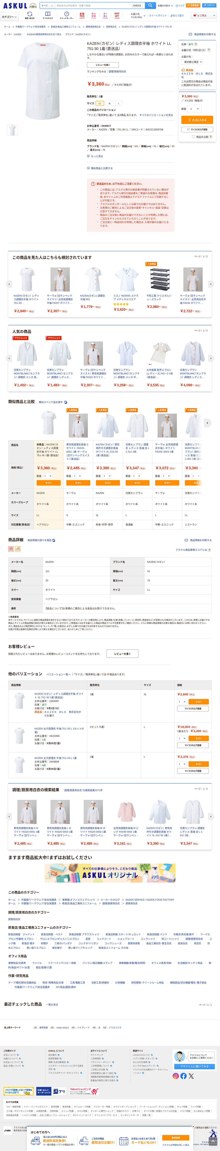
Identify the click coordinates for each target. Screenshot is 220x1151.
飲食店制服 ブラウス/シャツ (84, 934)
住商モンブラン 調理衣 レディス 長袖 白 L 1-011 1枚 (138, 448)
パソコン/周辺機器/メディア (97, 963)
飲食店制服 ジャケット (21, 934)
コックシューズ (113, 943)
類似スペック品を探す (51, 402)
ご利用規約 (96, 1058)
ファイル (37, 963)
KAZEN (17, 34)
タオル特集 (82, 1111)
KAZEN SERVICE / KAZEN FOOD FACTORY (150, 899)
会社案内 (52, 1055)
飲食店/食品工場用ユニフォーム (65, 27)
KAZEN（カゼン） (83, 34)
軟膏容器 (44, 1027)
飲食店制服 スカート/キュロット (123, 934)
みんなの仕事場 (140, 1062)
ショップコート (126, 938)
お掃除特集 (41, 1111)
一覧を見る (52, 1004)
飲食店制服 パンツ (157, 934)
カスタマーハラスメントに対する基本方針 (65, 1067)
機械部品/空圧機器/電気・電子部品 (188, 982)
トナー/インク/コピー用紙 (62, 963)
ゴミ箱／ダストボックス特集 (19, 1111)
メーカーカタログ (110, 899)
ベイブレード (83, 1027)
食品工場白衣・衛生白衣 (159, 943)
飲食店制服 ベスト (52, 934)
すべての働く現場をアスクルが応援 (160, 1111)
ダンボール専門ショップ (102, 1111)
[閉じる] (193, 1126)
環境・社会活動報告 (57, 1062)
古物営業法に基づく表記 (102, 1073)
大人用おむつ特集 (202, 1111)
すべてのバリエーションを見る (156, 115)
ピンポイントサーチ (129, 1115)
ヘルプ (181, 6)
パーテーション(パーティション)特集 (156, 1107)
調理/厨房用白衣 (93, 27)
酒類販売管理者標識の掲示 (103, 1077)
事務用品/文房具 (17, 963)
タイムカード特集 (82, 1107)
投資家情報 (53, 1058)
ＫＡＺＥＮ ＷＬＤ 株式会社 (197, 75)
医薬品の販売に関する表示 (103, 1080)
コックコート (104, 938)
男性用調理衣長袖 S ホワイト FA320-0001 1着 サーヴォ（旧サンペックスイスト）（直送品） (78, 451)
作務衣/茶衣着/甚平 (183, 934)
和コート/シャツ (170, 938)
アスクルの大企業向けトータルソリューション (150, 1071)
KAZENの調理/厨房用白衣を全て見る (44, 34)
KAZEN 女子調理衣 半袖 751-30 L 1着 (56, 758)
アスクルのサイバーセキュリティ (63, 1073)
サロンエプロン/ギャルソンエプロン (59, 938)
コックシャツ (148, 938)
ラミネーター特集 (102, 1107)
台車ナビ (136, 1111)
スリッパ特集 (67, 1111)
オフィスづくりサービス (106, 1115)
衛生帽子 (57, 947)
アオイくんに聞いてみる (194, 1066)
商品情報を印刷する (205, 34)
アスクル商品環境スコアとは (191, 549)
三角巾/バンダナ (63, 943)
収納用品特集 (12, 1115)
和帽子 (44, 943)
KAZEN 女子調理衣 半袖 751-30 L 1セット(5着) (59, 730)
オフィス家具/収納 (161, 963)
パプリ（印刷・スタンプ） (144, 1058)
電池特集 (66, 1107)
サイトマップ (97, 1055)
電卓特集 (55, 1107)
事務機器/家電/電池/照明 (132, 963)
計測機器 (120, 982)
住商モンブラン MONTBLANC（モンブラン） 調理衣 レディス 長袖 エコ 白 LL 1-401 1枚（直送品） (196, 451)
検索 (150, 5)
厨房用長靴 (134, 943)
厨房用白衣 (111, 27)
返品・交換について (12, 1066)
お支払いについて (11, 1062)
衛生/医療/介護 (44, 967)
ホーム (7, 27)
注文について (9, 1055)
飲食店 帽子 (28, 943)
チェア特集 (182, 1107)
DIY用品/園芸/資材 (66, 987)
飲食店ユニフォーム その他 (113, 947)
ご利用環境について (100, 1066)
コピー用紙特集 (13, 1107)
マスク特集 (185, 1111)
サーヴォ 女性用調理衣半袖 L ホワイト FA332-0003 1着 (166, 448)
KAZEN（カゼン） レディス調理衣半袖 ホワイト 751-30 (147, 27)
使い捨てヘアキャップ (80, 947)
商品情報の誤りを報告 (40, 540)
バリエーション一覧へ (58, 674)
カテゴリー (8, 16)
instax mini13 (62, 1027)
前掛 (88, 938)
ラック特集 (196, 1107)
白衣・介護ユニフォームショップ (54, 1115)
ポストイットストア (82, 1115)
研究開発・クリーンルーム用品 (147, 982)
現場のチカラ (123, 1111)
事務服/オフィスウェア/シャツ (78, 899)
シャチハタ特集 (29, 1115)
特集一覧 (146, 1115)
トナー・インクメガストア (36, 1107)
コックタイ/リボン (88, 943)
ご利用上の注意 (98, 1070)
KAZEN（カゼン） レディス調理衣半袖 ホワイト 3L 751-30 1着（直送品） (59, 695)
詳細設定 (137, 5)
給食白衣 (183, 943)
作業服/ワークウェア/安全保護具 (31, 27)
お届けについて (10, 1058)
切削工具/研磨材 (100, 982)
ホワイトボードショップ (124, 1107)
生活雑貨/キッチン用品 (190, 963)
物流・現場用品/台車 (53, 982)
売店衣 (197, 943)
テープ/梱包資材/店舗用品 (22, 982)
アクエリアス (115, 1027)
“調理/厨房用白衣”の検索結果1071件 (83, 790)
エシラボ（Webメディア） (144, 1066)
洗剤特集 (54, 1111)
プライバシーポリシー (101, 1062)
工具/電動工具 (77, 982)
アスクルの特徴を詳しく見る (175, 1145)
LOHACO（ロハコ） (141, 1055)
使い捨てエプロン (36, 947)
